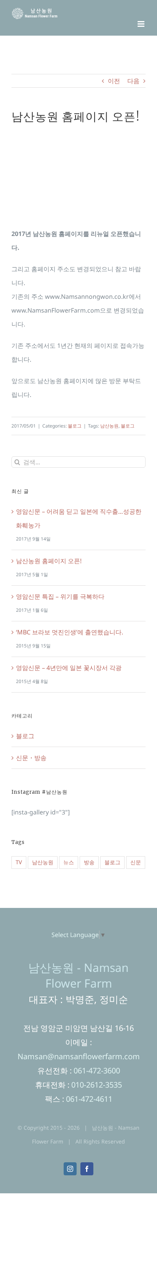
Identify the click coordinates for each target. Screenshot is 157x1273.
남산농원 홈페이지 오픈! (49, 561)
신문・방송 (31, 758)
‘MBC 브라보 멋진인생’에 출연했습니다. (69, 632)
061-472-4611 (89, 1099)
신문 (135, 862)
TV (19, 862)
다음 (133, 81)
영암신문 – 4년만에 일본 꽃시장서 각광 (69, 668)
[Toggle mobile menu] (142, 24)
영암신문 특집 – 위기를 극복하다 (60, 596)
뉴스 (68, 862)
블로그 (75, 426)
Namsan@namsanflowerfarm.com (79, 1056)
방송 (89, 862)
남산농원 (109, 426)
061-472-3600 (97, 1070)
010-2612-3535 (96, 1085)
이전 (114, 81)
